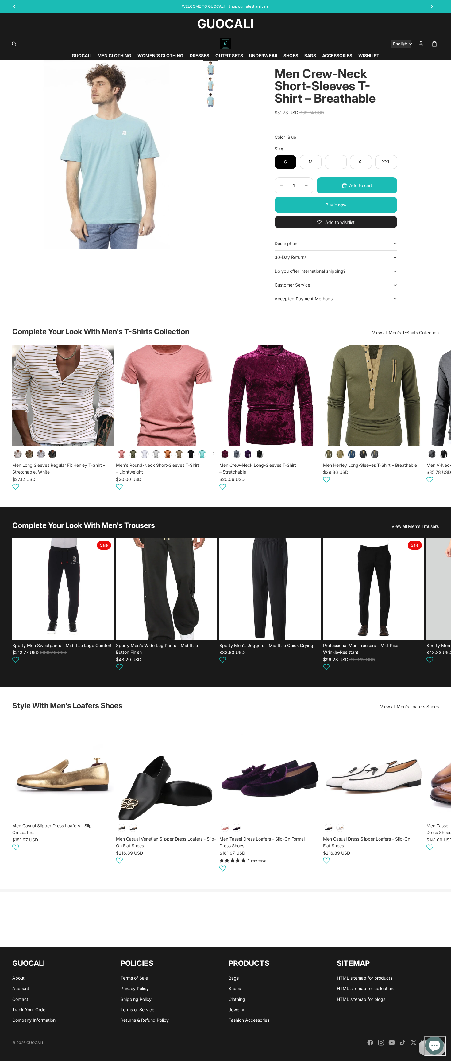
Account (20, 988)
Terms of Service (137, 1009)
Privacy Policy (135, 988)
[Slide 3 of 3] (210, 100)
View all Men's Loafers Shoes (409, 706)
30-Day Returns (290, 257)
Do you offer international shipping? (310, 271)
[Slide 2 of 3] (210, 84)
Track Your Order (29, 1009)
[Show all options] (212, 454)
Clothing (237, 998)
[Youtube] (391, 1042)
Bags (234, 977)
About (18, 977)
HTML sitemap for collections (366, 988)
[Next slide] (431, 418)
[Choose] (104, 436)
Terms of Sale (134, 977)
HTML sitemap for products (364, 977)
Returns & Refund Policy (145, 1020)
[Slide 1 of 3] (210, 68)
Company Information (34, 1020)
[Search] (14, 44)
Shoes (235, 988)
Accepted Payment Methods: (304, 298)
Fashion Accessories (249, 1020)
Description (286, 243)
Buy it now (336, 204)
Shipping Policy (136, 998)
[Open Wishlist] (15, 486)
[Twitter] (413, 1042)
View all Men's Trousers (415, 526)
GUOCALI (34, 1042)
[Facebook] (370, 1042)
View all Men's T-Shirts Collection (405, 332)
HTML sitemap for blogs (361, 998)
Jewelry (236, 1009)
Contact (20, 998)
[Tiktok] (402, 1042)
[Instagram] (381, 1042)
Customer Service (292, 284)
